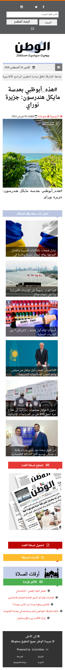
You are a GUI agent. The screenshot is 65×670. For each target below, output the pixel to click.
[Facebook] (43, 7)
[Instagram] (21, 7)
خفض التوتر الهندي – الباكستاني (31, 591)
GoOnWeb (38, 649)
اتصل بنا (41, 662)
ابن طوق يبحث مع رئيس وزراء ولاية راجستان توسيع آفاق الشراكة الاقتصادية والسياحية (33, 454)
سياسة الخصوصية (20, 662)
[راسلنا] (32, 28)
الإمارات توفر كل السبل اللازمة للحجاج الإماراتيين (31, 598)
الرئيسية (54, 116)
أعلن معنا (20, 656)
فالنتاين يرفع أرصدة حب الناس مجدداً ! (31, 605)
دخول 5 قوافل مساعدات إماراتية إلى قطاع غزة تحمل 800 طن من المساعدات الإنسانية (32, 412)
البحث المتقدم (22, 21)
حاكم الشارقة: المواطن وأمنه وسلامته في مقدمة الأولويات (30, 611)
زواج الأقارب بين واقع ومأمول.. (31, 618)
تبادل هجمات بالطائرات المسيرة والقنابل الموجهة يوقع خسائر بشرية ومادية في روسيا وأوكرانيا (33, 255)
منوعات (42, 116)
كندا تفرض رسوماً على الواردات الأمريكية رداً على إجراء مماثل (33, 292)
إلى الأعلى (31, 636)
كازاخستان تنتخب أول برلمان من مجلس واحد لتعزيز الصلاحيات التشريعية (33, 372)
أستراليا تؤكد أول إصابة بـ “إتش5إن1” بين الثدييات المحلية (33, 332)
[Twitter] (36, 7)
